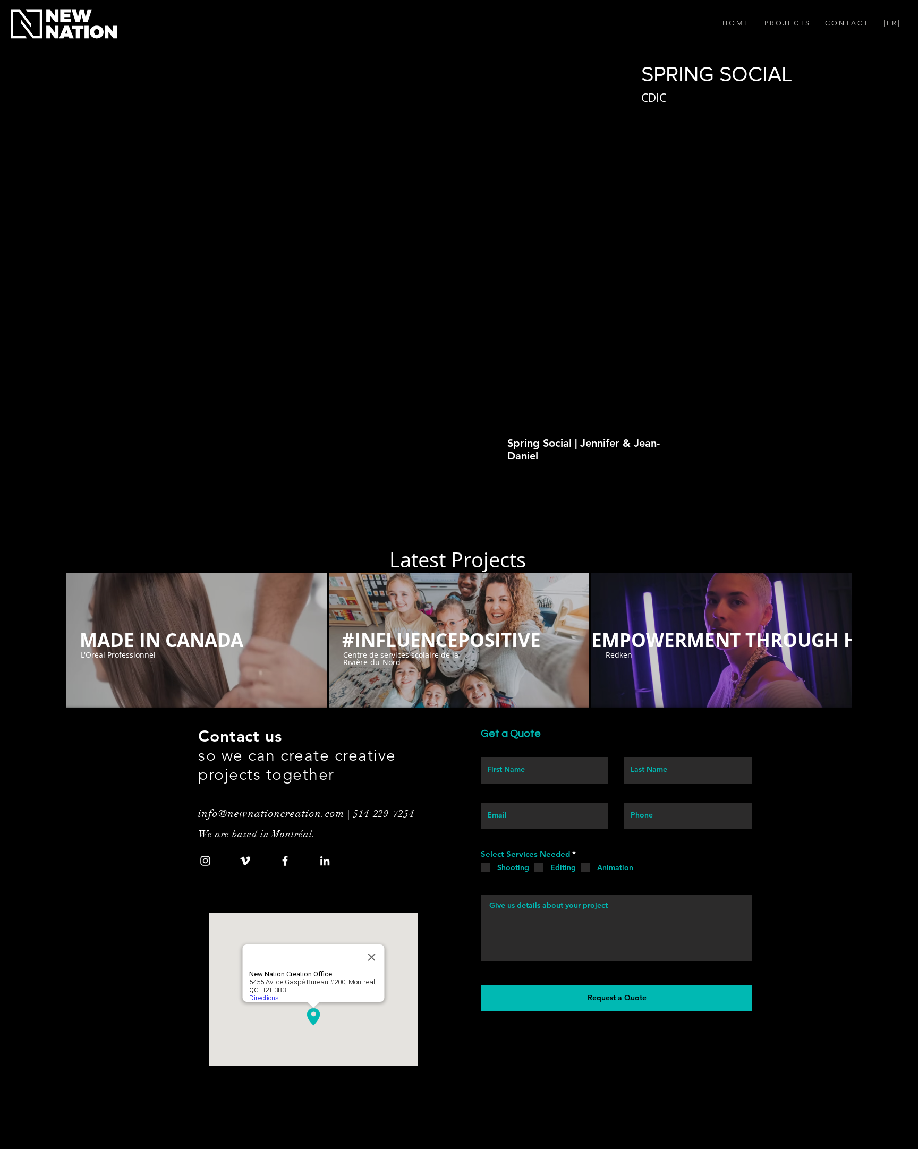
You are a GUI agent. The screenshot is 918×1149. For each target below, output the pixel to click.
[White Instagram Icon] (205, 860)
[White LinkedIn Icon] (325, 860)
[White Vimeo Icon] (245, 860)
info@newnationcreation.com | (275, 813)
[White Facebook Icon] (285, 860)
